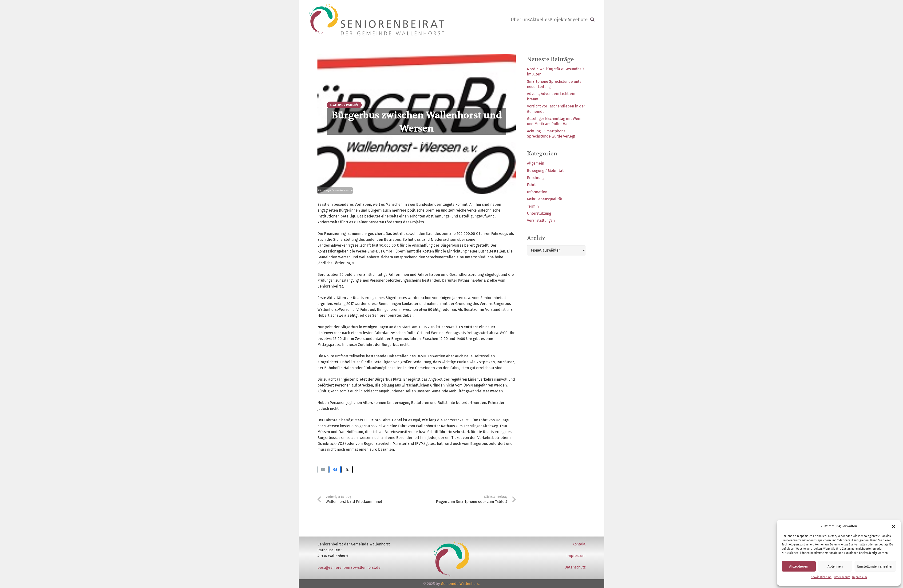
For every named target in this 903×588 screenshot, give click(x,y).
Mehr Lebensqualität (544, 199)
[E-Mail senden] (323, 469)
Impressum (859, 577)
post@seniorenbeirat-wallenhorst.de (348, 567)
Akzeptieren (798, 566)
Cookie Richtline (821, 577)
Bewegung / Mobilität (545, 170)
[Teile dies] (335, 469)
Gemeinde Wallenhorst (460, 583)
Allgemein (535, 163)
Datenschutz (842, 577)
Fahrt (531, 184)
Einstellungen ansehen (875, 566)
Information (537, 192)
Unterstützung (539, 213)
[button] (893, 526)
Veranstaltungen (541, 220)
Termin (533, 206)
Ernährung (535, 177)
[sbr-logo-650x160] (377, 19)
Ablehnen (835, 566)
